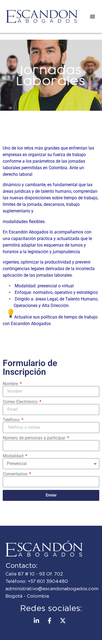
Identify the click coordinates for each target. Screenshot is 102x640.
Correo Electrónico (21, 402)
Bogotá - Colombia (27, 596)
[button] (92, 16)
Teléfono (12, 420)
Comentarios (15, 474)
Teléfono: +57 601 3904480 (36, 581)
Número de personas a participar (34, 438)
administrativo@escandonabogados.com (51, 588)
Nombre (11, 384)
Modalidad (13, 456)
